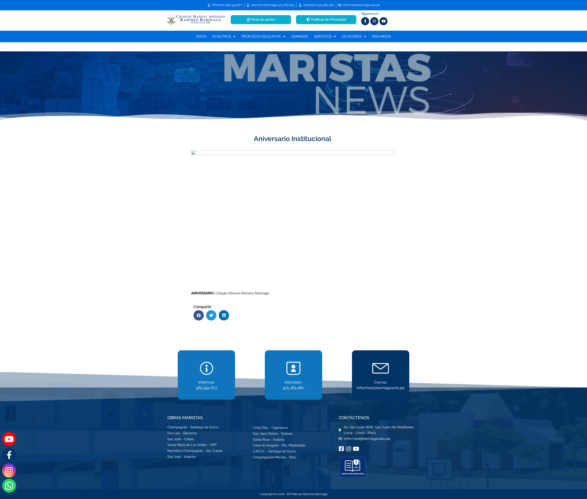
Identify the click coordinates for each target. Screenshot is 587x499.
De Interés (352, 36)
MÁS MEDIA (381, 36)
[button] (199, 315)
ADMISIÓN (299, 36)
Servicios (323, 36)
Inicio (201, 36)
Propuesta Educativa (261, 36)
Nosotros (221, 36)
